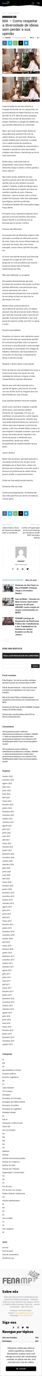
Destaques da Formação (11, 1098)
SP (3, 1232)
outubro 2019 (7, 900)
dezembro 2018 (8, 931)
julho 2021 (6, 829)
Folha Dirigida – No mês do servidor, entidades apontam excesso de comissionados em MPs (19, 681)
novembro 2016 (8, 1002)
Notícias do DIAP (8, 1165)
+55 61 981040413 (25, 1315)
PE (3, 1183)
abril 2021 (6, 840)
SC (3, 1222)
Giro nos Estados (13, 13)
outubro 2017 (7, 963)
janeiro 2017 (7, 995)
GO (3, 1133)
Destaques (6, 1095)
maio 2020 (6, 875)
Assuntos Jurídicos (9, 1073)
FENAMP (8, 38)
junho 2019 (6, 914)
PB (3, 1179)
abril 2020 (6, 878)
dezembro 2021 (8, 811)
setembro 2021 (8, 822)
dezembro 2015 (8, 1037)
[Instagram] (19, 569)
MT (3, 1148)
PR (3, 1197)
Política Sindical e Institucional (13, 1193)
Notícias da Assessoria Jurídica (13, 1158)
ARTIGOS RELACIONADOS (12, 580)
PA (3, 1176)
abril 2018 (6, 942)
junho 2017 (6, 977)
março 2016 (6, 1027)
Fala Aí (4, 1119)
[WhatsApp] (15, 43)
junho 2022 (6, 790)
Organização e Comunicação (13, 1172)
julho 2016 (6, 1016)
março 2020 (6, 882)
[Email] (20, 43)
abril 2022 (6, 797)
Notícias (5, 1155)
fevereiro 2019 (7, 924)
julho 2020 (6, 868)
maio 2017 (6, 981)
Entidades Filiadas (9, 1112)
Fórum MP (6, 1126)
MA (15, 17)
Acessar (5, 1247)
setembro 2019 (8, 903)
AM (3, 1063)
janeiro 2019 (7, 928)
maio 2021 (6, 836)
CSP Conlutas (7, 1091)
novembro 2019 (8, 896)
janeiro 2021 (7, 850)
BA (3, 1081)
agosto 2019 (7, 907)
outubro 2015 (7, 1044)
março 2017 (6, 988)
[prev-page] (3, 640)
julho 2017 (6, 974)
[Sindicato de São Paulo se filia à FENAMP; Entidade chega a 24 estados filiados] (8, 588)
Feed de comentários (10, 1254)
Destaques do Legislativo (11, 1109)
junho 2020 (6, 871)
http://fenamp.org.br (21, 564)
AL (3, 1059)
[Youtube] (27, 1327)
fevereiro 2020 (7, 885)
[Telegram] (26, 43)
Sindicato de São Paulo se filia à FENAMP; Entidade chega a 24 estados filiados (21, 708)
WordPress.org (8, 1258)
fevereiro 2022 (7, 804)
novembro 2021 (8, 815)
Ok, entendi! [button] (21, 1369)
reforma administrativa (11, 1200)
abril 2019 (6, 917)
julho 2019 (6, 910)
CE (3, 1084)
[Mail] (23, 569)
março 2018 (6, 945)
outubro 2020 (7, 861)
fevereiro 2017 (7, 991)
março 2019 (6, 921)
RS (3, 1215)
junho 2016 (6, 1020)
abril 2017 (6, 984)
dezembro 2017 (8, 956)
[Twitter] (10, 43)
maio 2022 (6, 794)
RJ (3, 1204)
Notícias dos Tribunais (10, 1169)
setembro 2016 (8, 1009)
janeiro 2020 (7, 889)
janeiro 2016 (7, 1034)
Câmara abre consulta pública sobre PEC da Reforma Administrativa (18, 715)
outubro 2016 (7, 1005)
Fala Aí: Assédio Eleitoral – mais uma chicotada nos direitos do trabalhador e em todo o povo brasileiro (19, 690)
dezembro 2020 (8, 854)
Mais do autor (31, 580)
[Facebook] (4, 43)
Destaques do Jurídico (10, 1105)
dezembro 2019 (8, 893)
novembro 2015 (8, 1041)
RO (3, 1211)
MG (3, 1140)
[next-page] (7, 640)
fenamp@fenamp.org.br (24, 1313)
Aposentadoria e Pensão (11, 1070)
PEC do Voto (7, 1186)
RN (3, 1207)
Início (4, 13)
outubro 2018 (7, 938)
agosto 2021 (7, 826)
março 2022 (6, 801)
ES (3, 1116)
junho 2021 (6, 833)
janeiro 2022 (7, 808)
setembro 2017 (8, 967)
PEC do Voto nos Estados (12, 1190)
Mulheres (5, 1151)
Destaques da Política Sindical (13, 1102)
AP (3, 1066)
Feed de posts (7, 1251)
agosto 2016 (7, 1012)
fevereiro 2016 (7, 1030)
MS (3, 1144)
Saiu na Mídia (7, 1218)
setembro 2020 (8, 864)
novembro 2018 (8, 935)
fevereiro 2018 (7, 949)
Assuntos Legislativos (10, 1077)
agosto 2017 (7, 970)
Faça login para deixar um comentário (21, 656)
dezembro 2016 (8, 998)
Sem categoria (7, 1229)
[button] (32, 3)
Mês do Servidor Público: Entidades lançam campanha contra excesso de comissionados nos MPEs (20, 699)
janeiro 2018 (7, 953)
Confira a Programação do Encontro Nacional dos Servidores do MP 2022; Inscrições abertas (31, 533)
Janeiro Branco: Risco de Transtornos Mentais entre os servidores (11, 530)
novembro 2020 (8, 857)
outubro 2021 (7, 818)
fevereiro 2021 (7, 847)
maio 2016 (6, 1023)
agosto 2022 (7, 783)
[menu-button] (38, 3)
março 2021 (6, 843)
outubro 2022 (7, 776)
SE (3, 1225)
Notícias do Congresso (11, 1162)
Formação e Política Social (12, 1123)
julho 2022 (6, 787)
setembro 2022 (8, 780)
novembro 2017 (8, 960)
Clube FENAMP (8, 1088)
